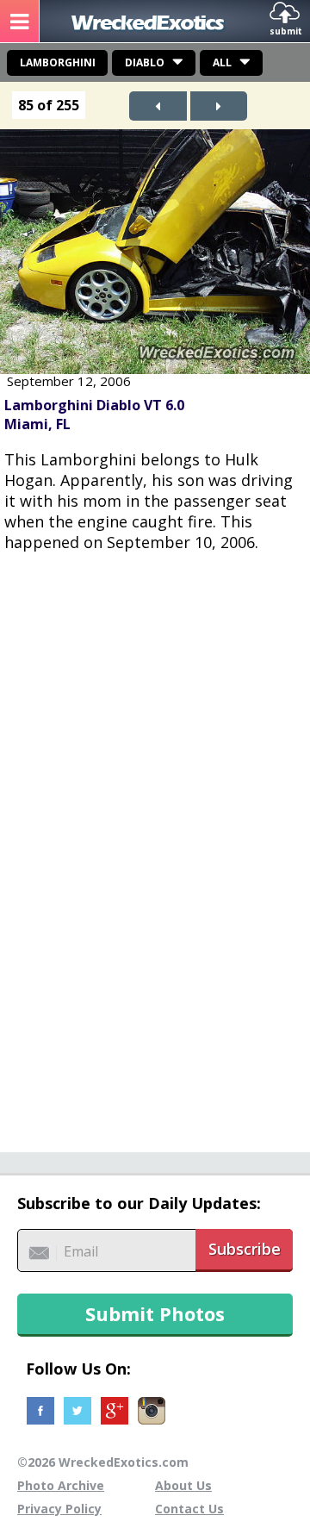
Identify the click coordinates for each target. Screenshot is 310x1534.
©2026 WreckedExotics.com (103, 1462)
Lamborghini (58, 62)
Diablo (144, 62)
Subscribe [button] (244, 1248)
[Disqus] (155, 842)
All (222, 62)
